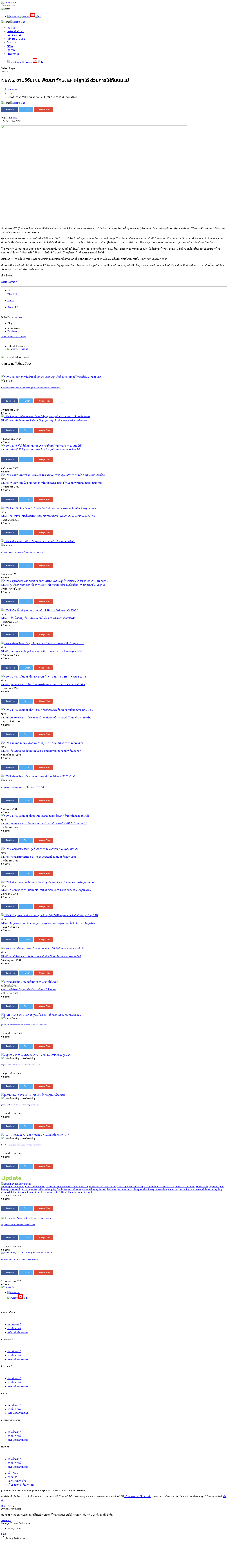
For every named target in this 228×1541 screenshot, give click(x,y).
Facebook (12, 331)
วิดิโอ (10, 46)
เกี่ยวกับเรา (13, 54)
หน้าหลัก (11, 27)
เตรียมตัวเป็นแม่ (15, 31)
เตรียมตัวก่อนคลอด (17, 1332)
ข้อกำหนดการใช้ (16, 1481)
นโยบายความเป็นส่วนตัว (20, 1484)
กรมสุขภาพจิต (9, 282)
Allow (11, 1506)
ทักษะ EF (12, 294)
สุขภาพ (11, 50)
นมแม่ (10, 300)
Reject (4, 1506)
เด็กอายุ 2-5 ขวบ (16, 39)
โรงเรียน (11, 42)
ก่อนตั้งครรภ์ (14, 1324)
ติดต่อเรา (12, 1477)
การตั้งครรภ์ (14, 1328)
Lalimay (13, 117)
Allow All (6, 1520)
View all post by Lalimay (13, 336)
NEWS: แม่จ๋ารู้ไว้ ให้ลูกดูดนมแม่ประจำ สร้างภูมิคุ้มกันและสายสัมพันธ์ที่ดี (40, 449)
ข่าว (9, 93)
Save (3, 1533)
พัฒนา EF (12, 307)
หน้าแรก (12, 89)
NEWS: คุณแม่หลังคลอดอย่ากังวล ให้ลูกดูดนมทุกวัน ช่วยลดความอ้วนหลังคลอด (44, 420)
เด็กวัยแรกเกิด (14, 35)
